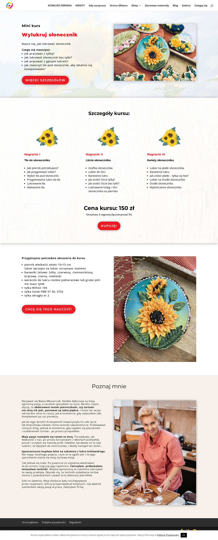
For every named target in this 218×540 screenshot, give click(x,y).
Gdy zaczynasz (97, 5)
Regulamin (75, 522)
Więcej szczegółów (45, 80)
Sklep (134, 5)
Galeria (186, 5)
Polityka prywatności (54, 522)
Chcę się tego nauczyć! (48, 309)
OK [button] (183, 535)
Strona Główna (119, 5)
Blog (175, 5)
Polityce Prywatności (168, 534)
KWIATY (80, 5)
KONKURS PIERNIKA (60, 5)
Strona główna (30, 522)
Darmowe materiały (157, 5)
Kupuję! (109, 226)
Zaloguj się (200, 5)
